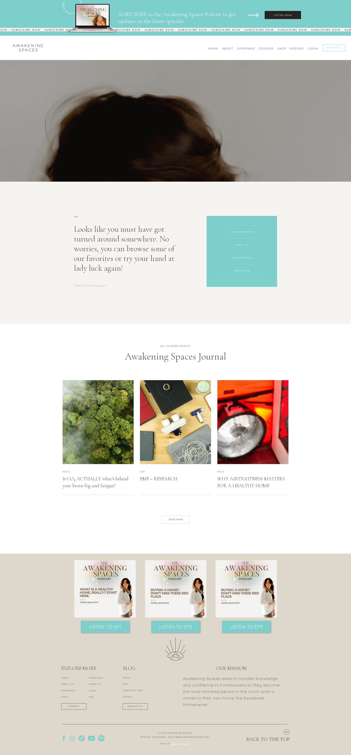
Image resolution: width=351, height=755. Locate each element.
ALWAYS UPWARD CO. (179, 744)
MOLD (66, 471)
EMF (142, 471)
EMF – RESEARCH (159, 479)
